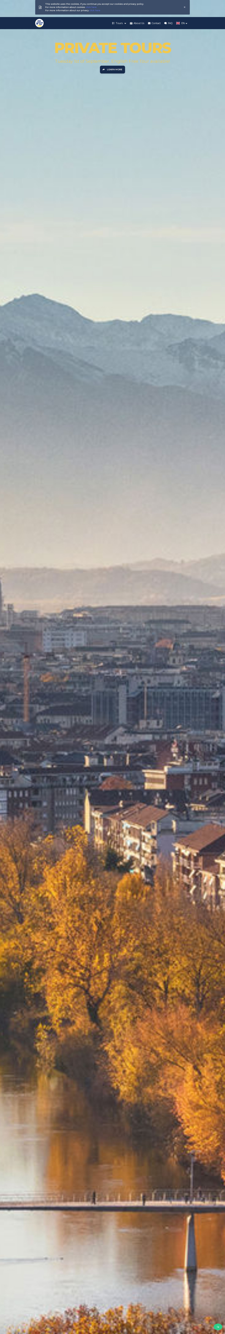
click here (91, 7)
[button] (119, 23)
